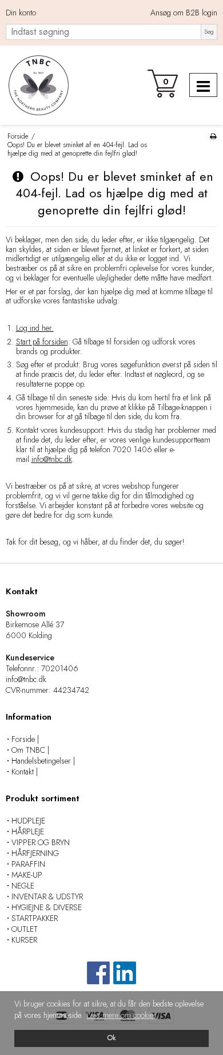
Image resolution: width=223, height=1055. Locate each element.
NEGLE (22, 885)
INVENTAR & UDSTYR (47, 896)
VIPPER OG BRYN (40, 842)
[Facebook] (98, 978)
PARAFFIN (28, 864)
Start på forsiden (42, 341)
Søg (209, 31)
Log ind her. (35, 328)
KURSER (24, 940)
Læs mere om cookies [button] (122, 1015)
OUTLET (24, 929)
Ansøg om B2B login (183, 13)
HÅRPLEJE (27, 831)
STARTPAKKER (34, 918)
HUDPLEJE (28, 820)
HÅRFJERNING (35, 853)
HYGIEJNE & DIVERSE (46, 907)
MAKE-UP (26, 874)
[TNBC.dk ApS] (37, 85)
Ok (111, 1038)
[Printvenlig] (213, 136)
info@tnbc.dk (51, 459)
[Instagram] (124, 978)
